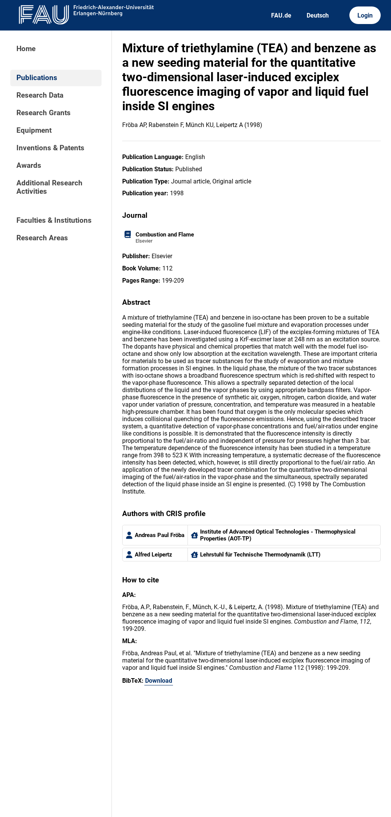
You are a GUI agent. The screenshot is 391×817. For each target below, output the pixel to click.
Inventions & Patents (50, 148)
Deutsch (318, 15)
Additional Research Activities (49, 187)
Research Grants (43, 113)
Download (158, 680)
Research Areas (42, 238)
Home (26, 49)
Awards (28, 165)
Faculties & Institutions (54, 220)
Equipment (34, 130)
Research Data (39, 95)
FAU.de (281, 15)
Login (365, 15)
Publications (36, 78)
